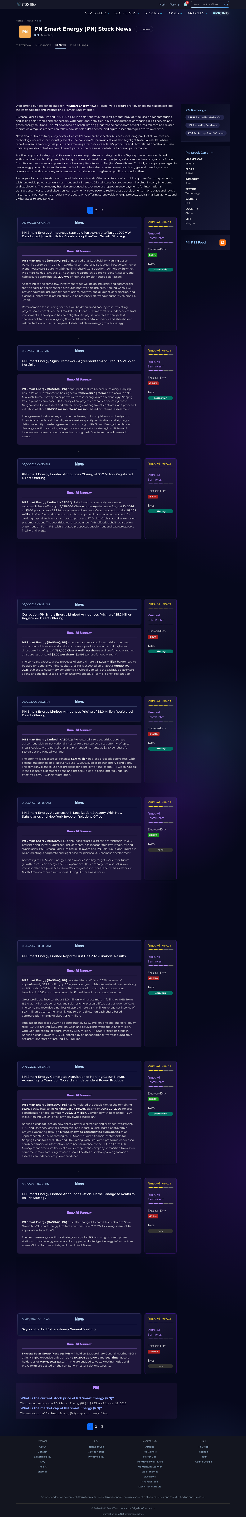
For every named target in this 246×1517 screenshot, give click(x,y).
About (42, 1446)
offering (160, 511)
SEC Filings (80, 44)
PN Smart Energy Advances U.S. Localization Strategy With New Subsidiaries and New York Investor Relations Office (72, 814)
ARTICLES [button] (195, 13)
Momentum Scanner (150, 1466)
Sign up (175, 4)
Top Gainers (150, 1451)
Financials (45, 44)
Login (162, 4)
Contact (42, 1451)
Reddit (203, 1456)
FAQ (42, 1461)
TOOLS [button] (173, 13)
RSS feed (204, 1446)
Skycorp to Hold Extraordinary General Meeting (59, 1329)
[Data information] (212, 152)
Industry (192, 179)
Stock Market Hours (149, 1486)
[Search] (226, 4)
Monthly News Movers (150, 1461)
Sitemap (42, 1471)
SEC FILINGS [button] (125, 13)
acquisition (160, 397)
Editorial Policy (42, 1456)
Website (191, 199)
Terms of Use (96, 1446)
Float (189, 169)
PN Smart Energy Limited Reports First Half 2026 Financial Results (74, 956)
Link (188, 203)
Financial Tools (149, 1481)
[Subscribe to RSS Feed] (222, 242)
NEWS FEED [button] (95, 13)
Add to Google (203, 1461)
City (188, 219)
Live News (150, 1476)
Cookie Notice (96, 1451)
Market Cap (194, 159)
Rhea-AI (42, 1466)
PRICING (221, 13)
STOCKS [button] (152, 13)
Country (191, 209)
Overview (25, 44)
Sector (190, 189)
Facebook (203, 1451)
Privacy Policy (96, 1456)
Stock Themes (150, 1471)
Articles (149, 1446)
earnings (160, 992)
